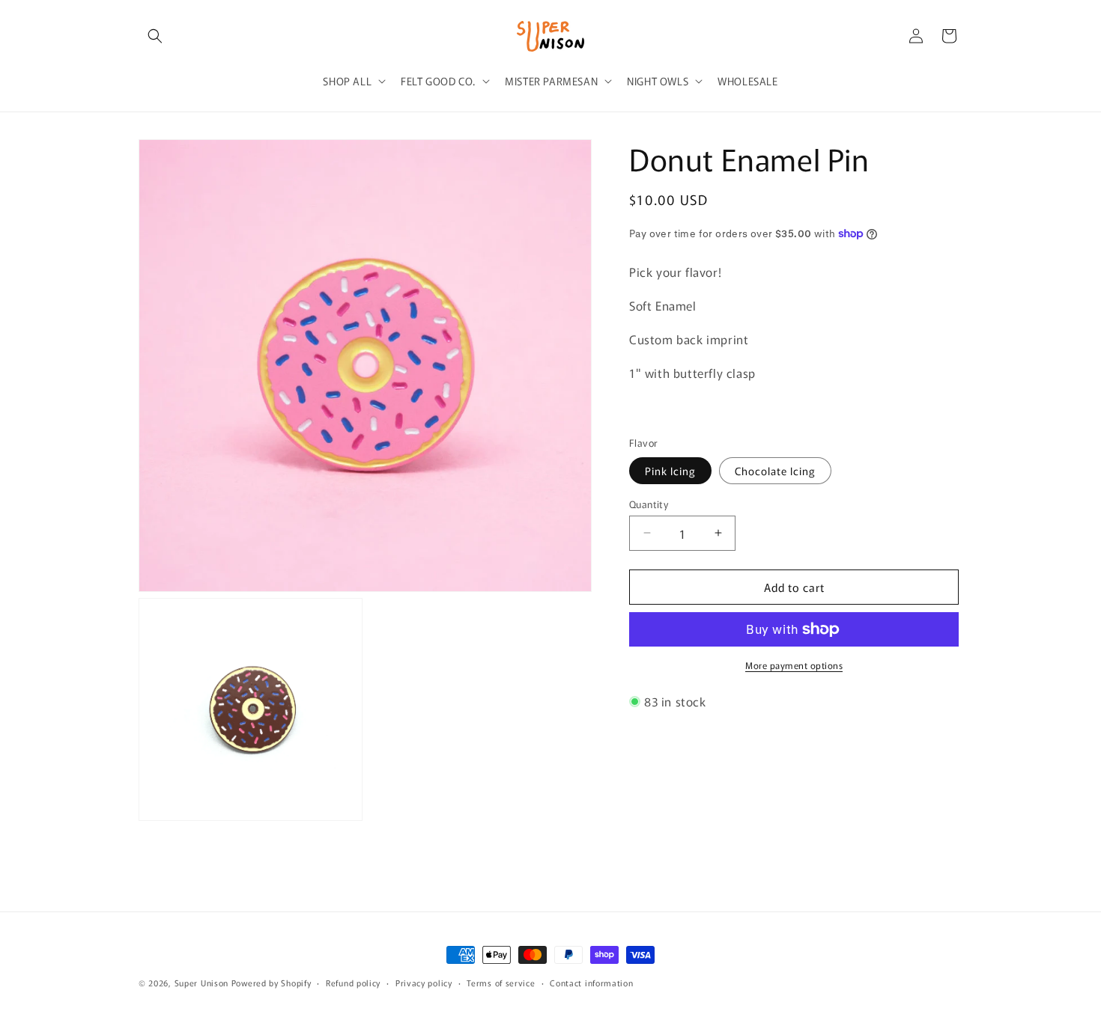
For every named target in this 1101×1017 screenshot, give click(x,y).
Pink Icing (670, 469)
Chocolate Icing (775, 469)
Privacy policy (423, 982)
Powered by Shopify (271, 983)
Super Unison (201, 983)
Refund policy (353, 982)
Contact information (591, 982)
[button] (155, 35)
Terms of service (501, 982)
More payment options (794, 665)
